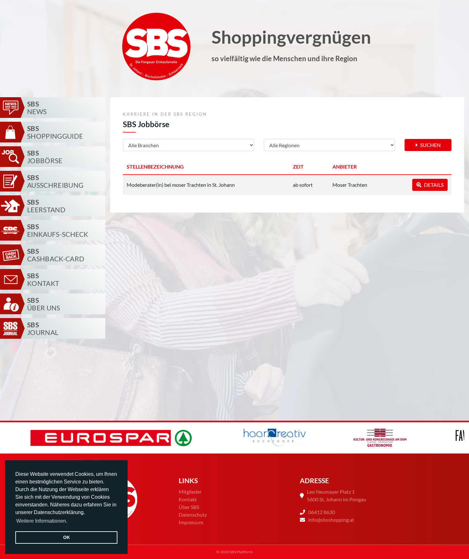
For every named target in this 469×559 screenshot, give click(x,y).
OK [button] (66, 537)
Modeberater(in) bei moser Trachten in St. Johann (181, 185)
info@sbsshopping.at (331, 520)
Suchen (430, 145)
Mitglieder (190, 492)
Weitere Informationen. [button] (41, 521)
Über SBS (189, 507)
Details (433, 185)
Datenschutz (193, 515)
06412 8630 (321, 512)
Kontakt (188, 499)
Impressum (191, 522)
